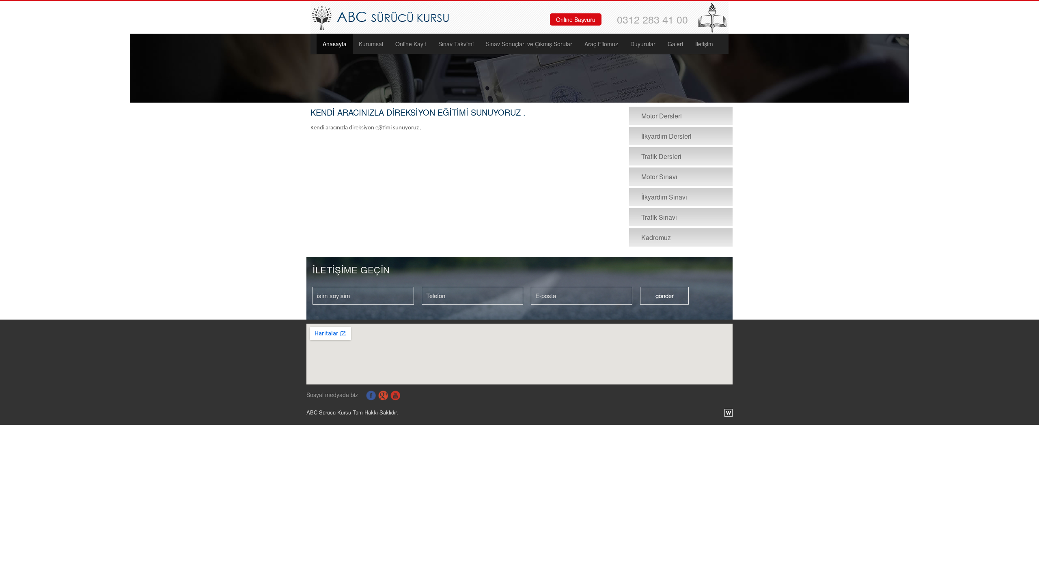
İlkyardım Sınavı (664, 197)
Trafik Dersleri (661, 156)
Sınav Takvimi (456, 44)
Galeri (675, 44)
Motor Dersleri (661, 115)
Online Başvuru (575, 19)
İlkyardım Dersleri (666, 136)
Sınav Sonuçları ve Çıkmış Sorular (529, 44)
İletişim (704, 44)
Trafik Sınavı (659, 217)
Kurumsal (371, 44)
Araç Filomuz (601, 44)
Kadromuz (656, 237)
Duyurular (642, 44)
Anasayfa (335, 44)
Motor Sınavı (659, 176)
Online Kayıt (410, 44)
